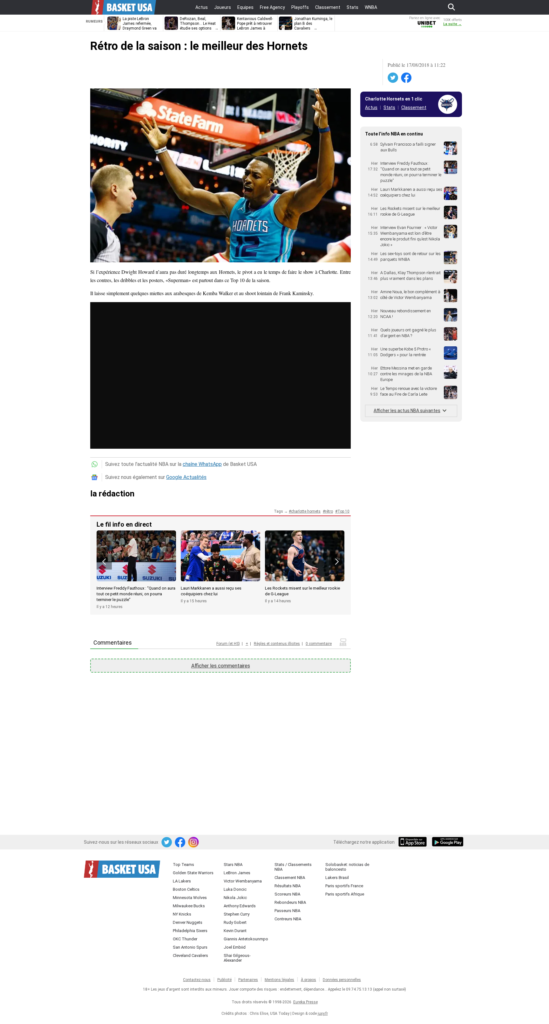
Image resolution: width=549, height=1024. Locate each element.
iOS (414, 842)
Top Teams (183, 864)
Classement (413, 107)
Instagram (194, 842)
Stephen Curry (236, 914)
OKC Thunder (185, 939)
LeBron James (237, 872)
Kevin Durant (235, 930)
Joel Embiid (235, 947)
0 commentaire (319, 643)
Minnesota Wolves (190, 897)
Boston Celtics (186, 889)
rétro (329, 511)
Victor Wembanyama (243, 881)
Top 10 (343, 511)
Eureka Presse (305, 1002)
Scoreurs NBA (287, 894)
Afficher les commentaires (220, 666)
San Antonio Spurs (190, 947)
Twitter (393, 78)
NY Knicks (182, 914)
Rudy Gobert (235, 922)
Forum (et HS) (228, 643)
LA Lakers (182, 881)
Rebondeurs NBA (290, 902)
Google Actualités (186, 477)
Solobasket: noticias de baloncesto (347, 867)
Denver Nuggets (187, 922)
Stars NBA (233, 864)
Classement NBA (289, 877)
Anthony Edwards (240, 905)
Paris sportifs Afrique (344, 894)
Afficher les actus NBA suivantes (407, 410)
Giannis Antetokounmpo (246, 939)
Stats (389, 107)
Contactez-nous (197, 980)
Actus (371, 107)
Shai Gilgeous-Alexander (237, 958)
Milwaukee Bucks (189, 905)
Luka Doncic (235, 889)
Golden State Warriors (193, 872)
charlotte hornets (306, 511)
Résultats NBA (287, 885)
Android (447, 842)
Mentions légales (279, 980)
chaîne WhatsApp (202, 464)
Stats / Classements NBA (293, 867)
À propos (308, 980)
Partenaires (248, 980)
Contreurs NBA (287, 919)
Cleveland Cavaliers (190, 955)
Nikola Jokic (235, 897)
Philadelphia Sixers (190, 930)
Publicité (224, 980)
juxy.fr (323, 1013)
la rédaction (112, 493)
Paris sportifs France (344, 885)
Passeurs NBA (287, 910)
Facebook (406, 78)
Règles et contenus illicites (277, 643)
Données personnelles (342, 980)
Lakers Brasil (337, 877)
